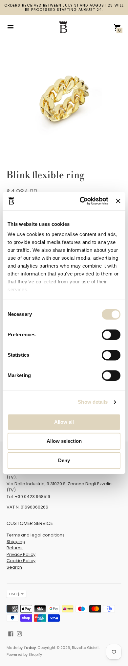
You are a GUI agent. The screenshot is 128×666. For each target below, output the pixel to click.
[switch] (111, 334)
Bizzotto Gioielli (85, 647)
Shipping (16, 541)
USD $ (14, 594)
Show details (93, 402)
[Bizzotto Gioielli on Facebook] (10, 633)
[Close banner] (118, 201)
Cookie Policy (21, 561)
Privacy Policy (21, 554)
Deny (64, 460)
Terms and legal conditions (36, 535)
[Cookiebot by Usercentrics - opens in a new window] (81, 201)
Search (14, 567)
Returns (15, 548)
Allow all (64, 422)
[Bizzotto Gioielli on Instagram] (19, 633)
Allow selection (64, 441)
